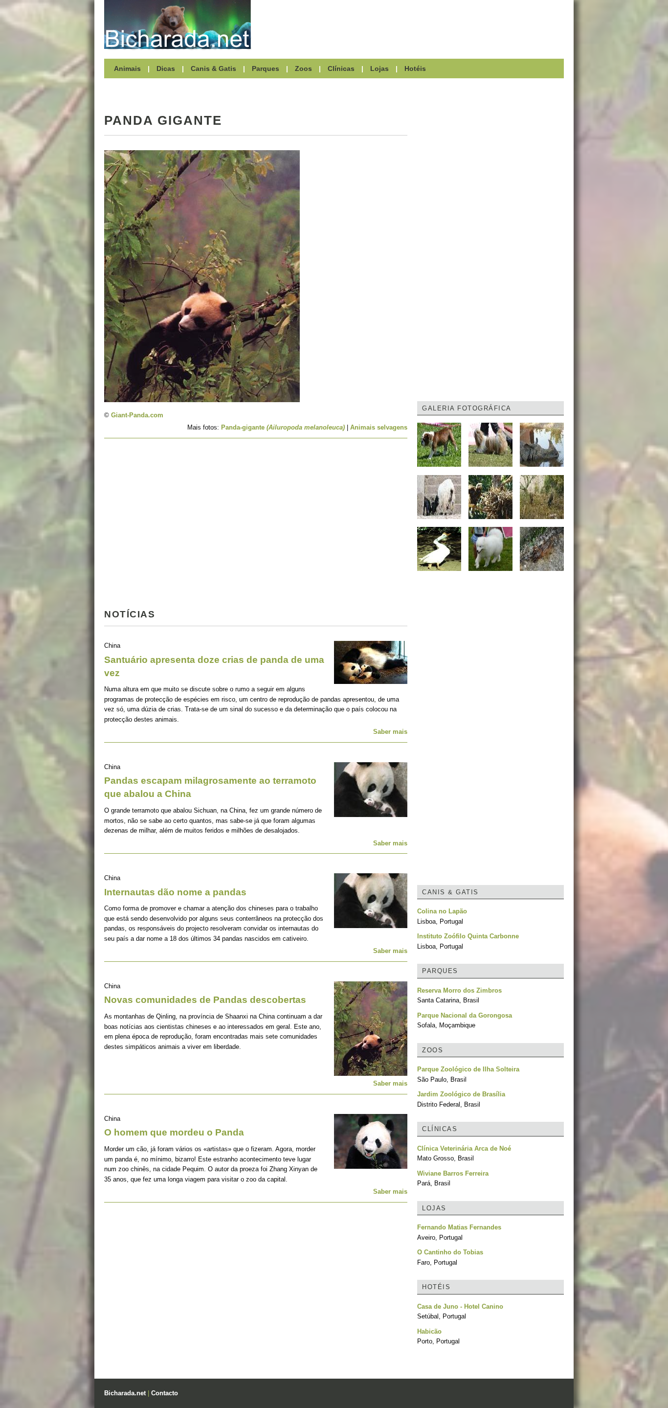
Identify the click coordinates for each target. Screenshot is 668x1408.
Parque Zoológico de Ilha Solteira (468, 1069)
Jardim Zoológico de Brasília (461, 1094)
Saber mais (390, 731)
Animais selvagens (378, 427)
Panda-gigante (283, 427)
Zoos (303, 68)
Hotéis (415, 68)
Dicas (165, 68)
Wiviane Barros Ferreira (453, 1173)
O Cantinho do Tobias (450, 1252)
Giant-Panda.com (137, 415)
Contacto (164, 1393)
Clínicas (341, 68)
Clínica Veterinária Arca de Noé (464, 1148)
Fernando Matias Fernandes (459, 1227)
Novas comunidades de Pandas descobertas (205, 1000)
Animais (127, 68)
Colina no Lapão (442, 911)
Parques (265, 68)
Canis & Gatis (213, 68)
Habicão (429, 1331)
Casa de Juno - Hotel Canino (460, 1306)
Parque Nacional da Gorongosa (464, 1015)
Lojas (379, 68)
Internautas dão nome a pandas (175, 892)
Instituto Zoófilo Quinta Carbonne (468, 936)
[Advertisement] (412, 24)
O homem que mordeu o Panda (174, 1132)
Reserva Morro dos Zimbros (459, 990)
